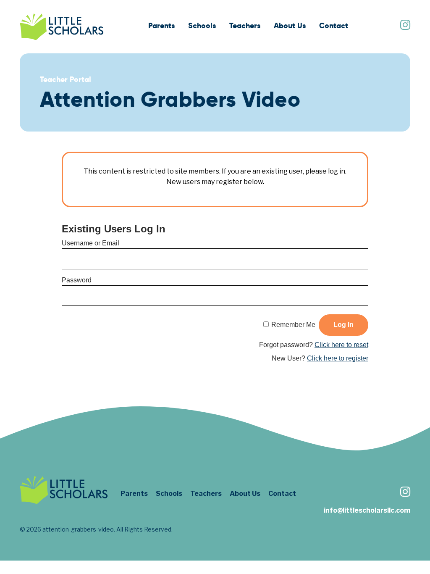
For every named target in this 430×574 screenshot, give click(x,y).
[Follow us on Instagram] (404, 25)
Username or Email (90, 243)
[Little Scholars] (62, 27)
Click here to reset (341, 344)
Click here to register (337, 358)
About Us (290, 25)
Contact (333, 25)
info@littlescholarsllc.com (367, 510)
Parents (161, 25)
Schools (202, 25)
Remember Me (293, 324)
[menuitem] (161, 27)
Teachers (244, 25)
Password (77, 280)
